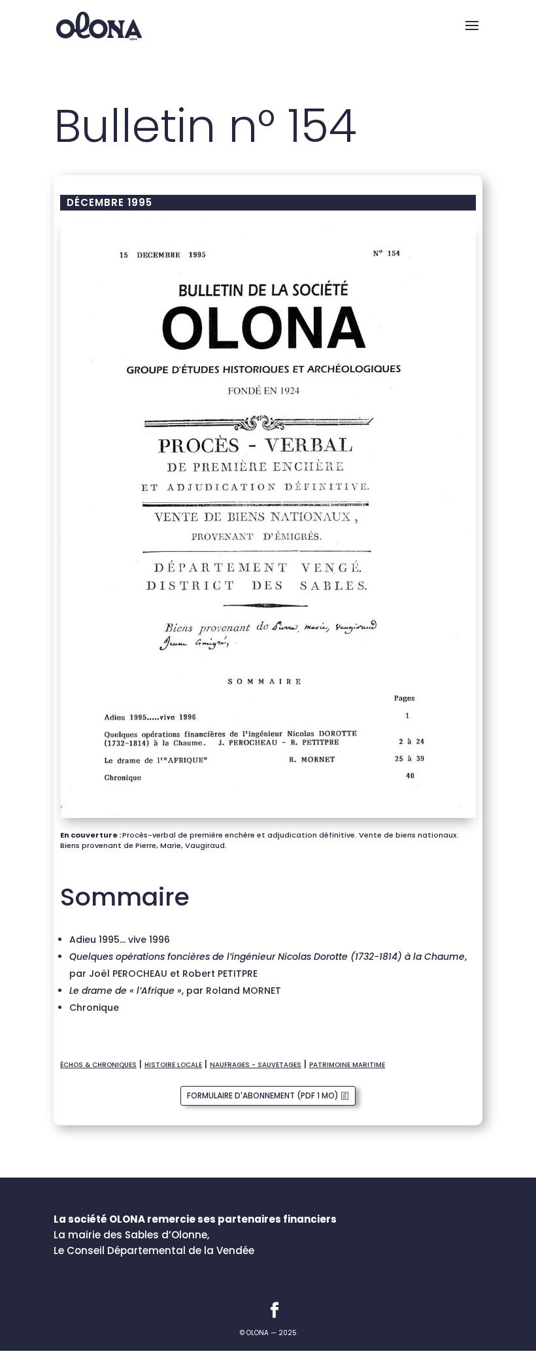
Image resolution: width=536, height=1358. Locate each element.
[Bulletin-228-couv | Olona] (268, 817)
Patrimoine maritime (347, 1065)
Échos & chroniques (98, 1065)
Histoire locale (173, 1065)
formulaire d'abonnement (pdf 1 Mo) (263, 1095)
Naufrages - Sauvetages (255, 1065)
